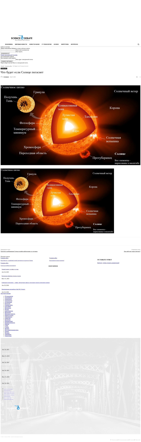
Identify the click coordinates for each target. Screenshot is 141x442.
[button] (138, 44)
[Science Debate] (22, 38)
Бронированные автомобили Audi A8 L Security (13, 289)
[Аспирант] (2, 77)
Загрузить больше (6, 293)
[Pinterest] (30, 81)
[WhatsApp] (36, 81)
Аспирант (6, 76)
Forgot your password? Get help (9, 55)
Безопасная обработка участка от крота (11, 276)
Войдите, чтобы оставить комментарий (108, 263)
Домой (2, 66)
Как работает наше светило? (132, 251)
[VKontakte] (137, 31)
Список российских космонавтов (8, 265)
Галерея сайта (8, 66)
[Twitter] (135, 31)
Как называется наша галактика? (56, 260)
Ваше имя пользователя (22, 50)
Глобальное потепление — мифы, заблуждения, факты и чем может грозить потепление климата (26, 282)
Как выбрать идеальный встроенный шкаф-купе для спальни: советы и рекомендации (23, 359)
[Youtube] (139, 31)
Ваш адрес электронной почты (24, 59)
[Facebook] (133, 31)
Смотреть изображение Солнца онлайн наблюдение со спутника (19, 251)
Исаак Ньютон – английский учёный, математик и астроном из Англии (17, 260)
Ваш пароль (19, 51)
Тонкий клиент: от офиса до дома (10, 269)
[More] (42, 81)
